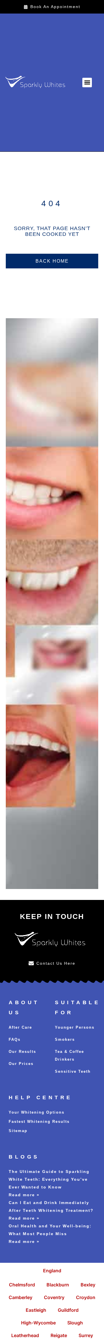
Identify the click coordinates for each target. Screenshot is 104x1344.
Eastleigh (36, 1310)
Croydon (85, 1297)
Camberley (20, 1297)
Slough (75, 1323)
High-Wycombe (38, 1323)
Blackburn (58, 1285)
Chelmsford (22, 1285)
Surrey (86, 1335)
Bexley (88, 1285)
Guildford (68, 1310)
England (52, 1270)
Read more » (24, 1195)
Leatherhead (25, 1335)
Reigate (59, 1335)
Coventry (54, 1297)
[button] (87, 82)
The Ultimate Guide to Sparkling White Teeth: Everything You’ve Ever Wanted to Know (49, 1179)
